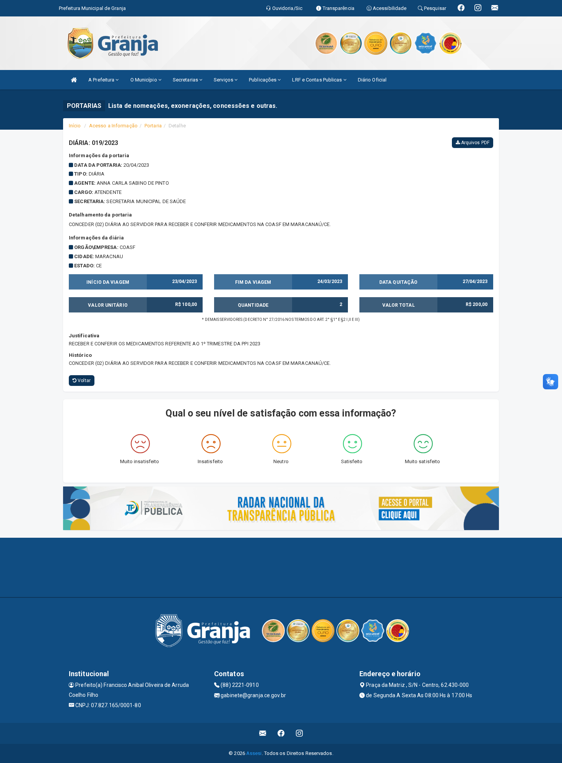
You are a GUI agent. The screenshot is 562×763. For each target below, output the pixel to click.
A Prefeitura (101, 80)
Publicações (263, 80)
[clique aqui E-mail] (263, 733)
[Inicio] (74, 79)
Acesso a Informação (113, 126)
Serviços (224, 80)
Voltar (83, 380)
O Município (144, 80)
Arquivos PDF (474, 142)
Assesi (254, 753)
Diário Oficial (372, 80)
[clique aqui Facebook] (281, 733)
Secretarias (186, 80)
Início (75, 126)
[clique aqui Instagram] (299, 733)
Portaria (153, 126)
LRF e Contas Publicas (317, 80)
